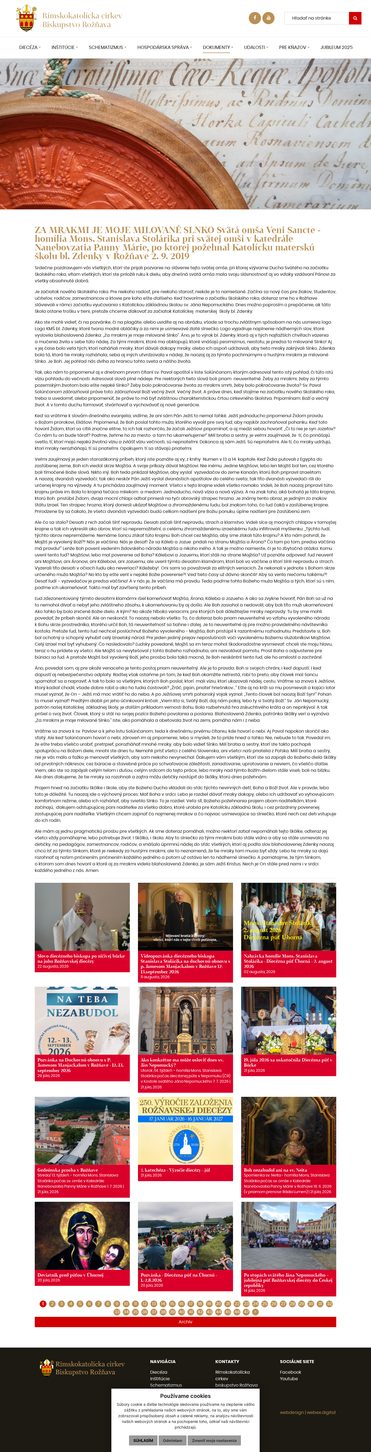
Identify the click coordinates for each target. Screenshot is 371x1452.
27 (283, 1304)
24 (255, 1304)
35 (135, 1312)
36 (144, 1312)
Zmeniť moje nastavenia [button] (214, 1440)
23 (246, 1304)
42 (200, 1312)
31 (320, 1304)
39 (172, 1312)
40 (181, 1312)
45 (228, 1312)
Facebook (290, 1372)
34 (126, 1312)
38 (163, 1312)
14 (163, 1304)
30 (310, 1304)
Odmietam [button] (172, 1440)
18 (200, 1304)
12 (145, 1304)
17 (191, 1304)
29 (301, 1304)
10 (126, 1304)
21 (228, 1304)
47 (246, 1312)
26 (273, 1304)
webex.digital (321, 1412)
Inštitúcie (160, 1379)
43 (209, 1312)
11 (135, 1304)
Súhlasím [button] (143, 1440)
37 (154, 1312)
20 (218, 1304)
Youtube (289, 1379)
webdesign (292, 1412)
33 (117, 1312)
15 (172, 1304)
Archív (185, 1322)
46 (237, 1312)
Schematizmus (166, 1385)
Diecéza (158, 1372)
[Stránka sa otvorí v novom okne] (268, 18)
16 (182, 1304)
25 (264, 1304)
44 (218, 1312)
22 (237, 1304)
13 (154, 1304)
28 (292, 1304)
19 (209, 1304)
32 (329, 1304)
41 (191, 1312)
